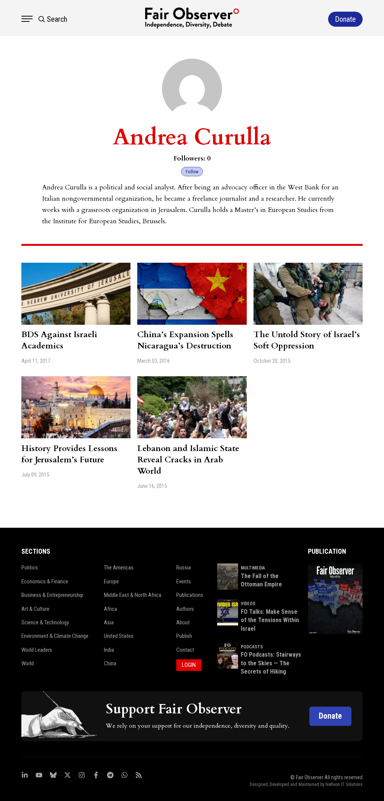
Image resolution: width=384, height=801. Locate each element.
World (27, 663)
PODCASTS (252, 647)
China (110, 663)
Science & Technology (45, 622)
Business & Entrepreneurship (52, 595)
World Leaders (36, 650)
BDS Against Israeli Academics (59, 340)
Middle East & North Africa (132, 595)
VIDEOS (248, 603)
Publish (184, 636)
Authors (185, 609)
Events (183, 581)
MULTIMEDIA (253, 568)
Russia (183, 567)
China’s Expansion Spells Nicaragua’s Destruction (185, 340)
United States (119, 636)
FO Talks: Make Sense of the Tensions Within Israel (270, 620)
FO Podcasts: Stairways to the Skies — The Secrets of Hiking (271, 663)
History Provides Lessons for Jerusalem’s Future (69, 454)
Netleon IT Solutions (344, 784)
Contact (185, 650)
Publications (189, 595)
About (183, 622)
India (109, 650)
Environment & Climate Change (54, 636)
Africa (110, 609)
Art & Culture (35, 609)
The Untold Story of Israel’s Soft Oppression (307, 340)
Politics (29, 567)
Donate (330, 716)
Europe (111, 581)
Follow (192, 171)
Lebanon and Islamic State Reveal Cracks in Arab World (188, 460)
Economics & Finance (44, 581)
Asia (109, 622)
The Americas (119, 567)
